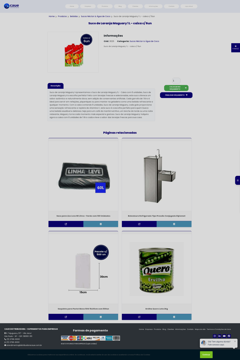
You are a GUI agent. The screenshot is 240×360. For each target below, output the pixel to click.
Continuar (206, 355)
